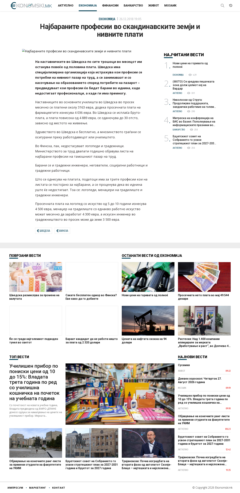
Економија (88, 5)
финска (63, 230)
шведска (45, 230)
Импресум (15, 487)
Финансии (110, 5)
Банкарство (133, 5)
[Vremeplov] (231, 5)
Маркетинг (37, 487)
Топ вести (19, 357)
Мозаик (170, 5)
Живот (153, 5)
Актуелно (65, 5)
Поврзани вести (25, 256)
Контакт (58, 487)
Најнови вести (192, 357)
